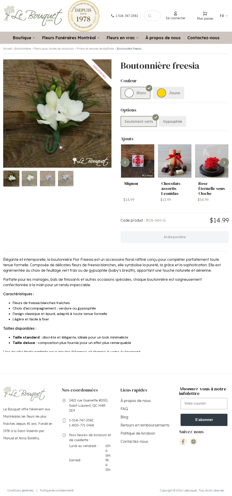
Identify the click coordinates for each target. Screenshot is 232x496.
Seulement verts (139, 121)
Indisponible (175, 237)
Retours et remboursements (145, 425)
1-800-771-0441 (81, 425)
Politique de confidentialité (56, 490)
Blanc (141, 93)
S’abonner (204, 420)
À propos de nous (163, 37)
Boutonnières (22, 48)
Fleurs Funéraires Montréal (69, 37)
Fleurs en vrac (120, 37)
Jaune (174, 93)
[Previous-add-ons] (125, 162)
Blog (124, 417)
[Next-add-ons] (224, 162)
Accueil (7, 48)
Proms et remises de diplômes (95, 48)
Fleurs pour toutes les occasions (54, 48)
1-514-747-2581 (81, 420)
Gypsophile (172, 121)
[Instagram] (193, 441)
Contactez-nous (203, 37)
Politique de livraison (138, 433)
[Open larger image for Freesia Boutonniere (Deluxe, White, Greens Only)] (57, 113)
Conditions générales (20, 490)
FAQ (124, 408)
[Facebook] (183, 441)
